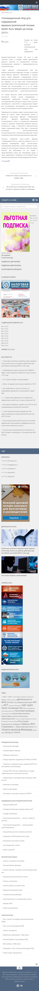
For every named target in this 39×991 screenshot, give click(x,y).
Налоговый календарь (11, 746)
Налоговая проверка (24, 710)
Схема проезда (7, 258)
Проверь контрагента (10, 755)
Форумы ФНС (8, 903)
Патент (11, 721)
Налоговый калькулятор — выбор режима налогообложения (17, 826)
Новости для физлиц (10, 908)
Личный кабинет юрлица (11, 750)
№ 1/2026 (4, 326)
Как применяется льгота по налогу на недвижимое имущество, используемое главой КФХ (17, 390)
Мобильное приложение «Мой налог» (16, 935)
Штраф (34, 730)
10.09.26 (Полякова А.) (9, 461)
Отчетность (5, 721)
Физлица (26, 729)
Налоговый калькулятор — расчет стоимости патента (18, 819)
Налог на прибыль (29, 708)
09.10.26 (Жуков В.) (7, 476)
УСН (35, 727)
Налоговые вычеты (21, 713)
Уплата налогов (10, 730)
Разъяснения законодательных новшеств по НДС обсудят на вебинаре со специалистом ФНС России (18, 432)
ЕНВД (15, 702)
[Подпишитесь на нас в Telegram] (33, 200)
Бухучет (31, 697)
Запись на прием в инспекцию (13, 861)
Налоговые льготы (10, 716)
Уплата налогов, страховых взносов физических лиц (19, 871)
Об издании (5, 255)
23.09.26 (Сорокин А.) (8, 468)
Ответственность (26, 719)
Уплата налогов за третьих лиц (14, 885)
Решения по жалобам (10, 784)
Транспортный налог (25, 726)
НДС (24, 705)
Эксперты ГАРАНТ (12, 732)
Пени (15, 721)
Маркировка (17, 705)
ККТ (6, 705)
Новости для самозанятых (12, 953)
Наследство (18, 719)
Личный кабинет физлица (12, 865)
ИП (34, 702)
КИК (2, 705)
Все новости (6, 12)
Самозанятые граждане (10, 724)
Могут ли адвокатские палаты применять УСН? (19, 384)
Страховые (7, 726)
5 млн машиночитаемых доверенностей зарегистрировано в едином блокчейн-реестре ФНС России (17, 413)
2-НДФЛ (3, 697)
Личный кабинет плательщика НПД (15, 939)
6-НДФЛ (14, 697)
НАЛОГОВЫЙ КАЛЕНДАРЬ (11, 269)
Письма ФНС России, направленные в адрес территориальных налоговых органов (18, 772)
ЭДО (2, 733)
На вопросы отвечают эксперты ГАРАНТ (17, 793)
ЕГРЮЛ (10, 702)
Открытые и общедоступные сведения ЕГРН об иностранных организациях (19, 765)
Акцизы (18, 697)
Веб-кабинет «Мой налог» (12, 944)
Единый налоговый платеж (12, 890)
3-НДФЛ (9, 697)
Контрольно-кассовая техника (13, 841)
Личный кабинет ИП (10, 805)
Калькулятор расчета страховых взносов (17, 832)
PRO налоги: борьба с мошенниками (15, 379)
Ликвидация (11, 705)
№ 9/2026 (4, 345)
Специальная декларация (12, 894)
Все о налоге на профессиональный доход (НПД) (17, 920)
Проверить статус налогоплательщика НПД (18, 948)
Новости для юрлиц (10, 789)
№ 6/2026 (4, 338)
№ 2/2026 (4, 329)
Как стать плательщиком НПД (13, 926)
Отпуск (34, 719)
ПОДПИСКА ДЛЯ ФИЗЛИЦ (11, 265)
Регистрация (23, 721)
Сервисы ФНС (28, 724)
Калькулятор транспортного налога (15, 877)
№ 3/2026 (4, 331)
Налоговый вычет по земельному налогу (17, 899)
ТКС (14, 727)
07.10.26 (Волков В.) (8, 472)
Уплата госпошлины (10, 881)
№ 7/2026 (4, 341)
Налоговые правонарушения (14, 717)
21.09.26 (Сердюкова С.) (9, 465)
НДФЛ (30, 705)
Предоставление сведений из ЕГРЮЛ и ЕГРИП (20, 759)
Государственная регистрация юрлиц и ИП (18, 809)
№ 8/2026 (4, 343)
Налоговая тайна (6, 714)
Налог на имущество (12, 708)
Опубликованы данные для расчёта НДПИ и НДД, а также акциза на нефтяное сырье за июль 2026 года (18, 372)
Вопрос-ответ (5, 700)
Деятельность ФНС (16, 701)
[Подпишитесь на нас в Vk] (36, 200)
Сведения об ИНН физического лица (16, 836)
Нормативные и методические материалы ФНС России (19, 779)
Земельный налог (25, 702)
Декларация (13, 700)
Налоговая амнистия (7, 711)
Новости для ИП (9, 850)
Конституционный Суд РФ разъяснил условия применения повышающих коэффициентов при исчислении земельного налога (18, 423)
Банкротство (24, 697)
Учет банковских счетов (11, 845)
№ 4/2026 (4, 333)
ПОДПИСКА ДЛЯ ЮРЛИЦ (10, 261)
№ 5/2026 (4, 336)
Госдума (5, 161)
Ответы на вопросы (10, 930)
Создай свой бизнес (10, 814)
